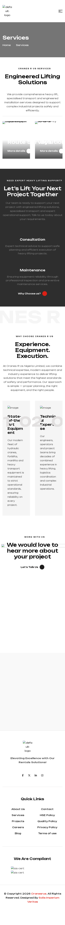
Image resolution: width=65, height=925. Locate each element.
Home (6, 45)
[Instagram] (42, 775)
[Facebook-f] (23, 775)
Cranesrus (38, 893)
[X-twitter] (29, 775)
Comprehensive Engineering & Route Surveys (31, 136)
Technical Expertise (48, 422)
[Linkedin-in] (35, 775)
